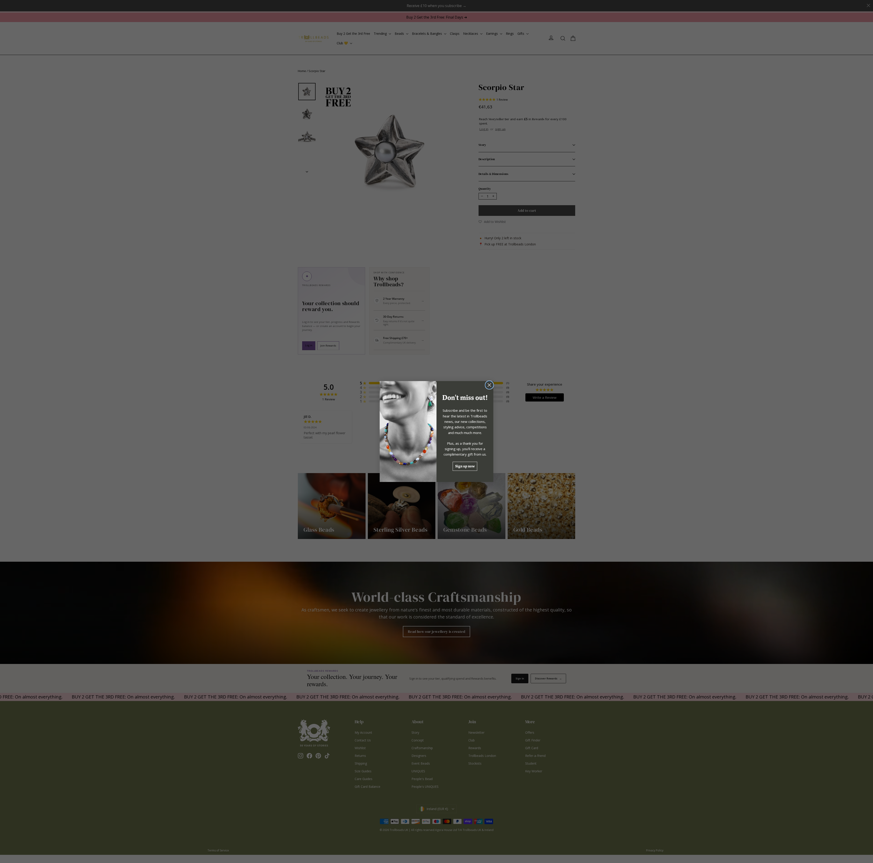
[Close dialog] (489, 385)
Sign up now (465, 466)
